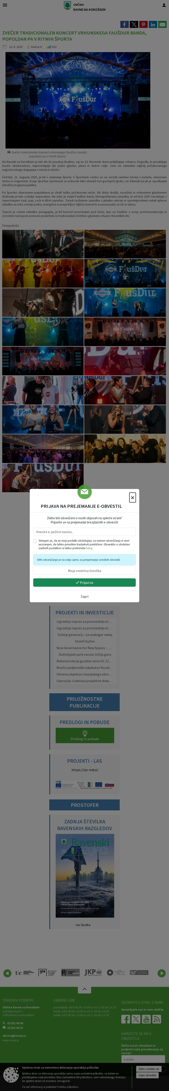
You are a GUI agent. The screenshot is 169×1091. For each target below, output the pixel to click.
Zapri (84, 596)
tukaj (89, 548)
